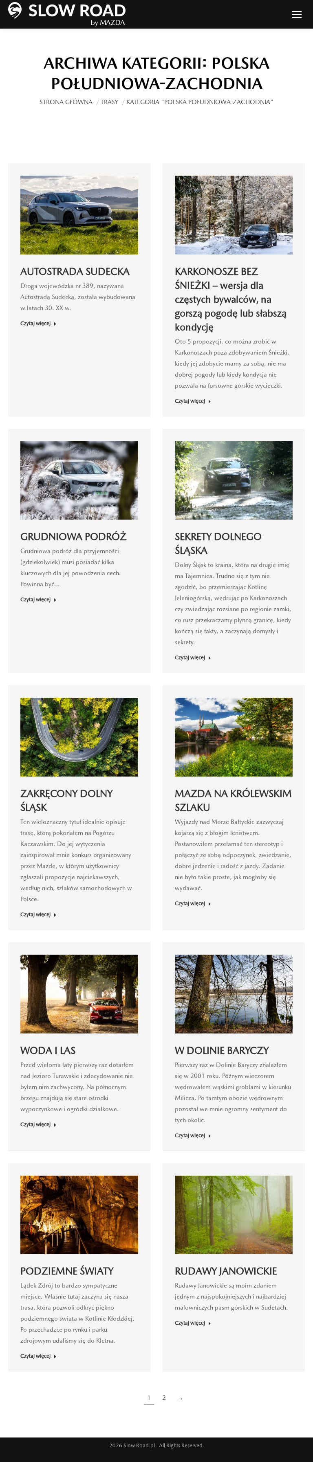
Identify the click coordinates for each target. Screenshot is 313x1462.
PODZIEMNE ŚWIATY (66, 1271)
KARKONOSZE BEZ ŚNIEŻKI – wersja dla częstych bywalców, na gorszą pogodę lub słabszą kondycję (231, 299)
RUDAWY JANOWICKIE (226, 1271)
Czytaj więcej (35, 323)
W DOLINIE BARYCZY (222, 1050)
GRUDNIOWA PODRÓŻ (73, 536)
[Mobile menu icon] (297, 14)
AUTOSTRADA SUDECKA (75, 271)
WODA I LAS (47, 1050)
